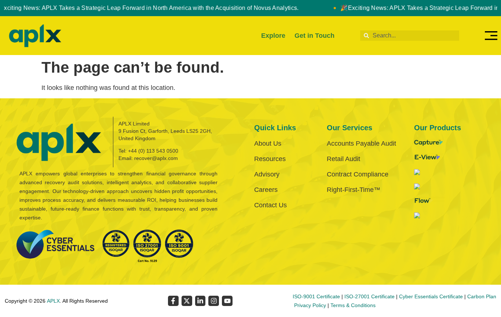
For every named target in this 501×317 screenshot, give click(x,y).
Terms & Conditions (353, 305)
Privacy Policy (310, 305)
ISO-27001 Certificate (369, 296)
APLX (53, 301)
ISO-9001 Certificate (316, 296)
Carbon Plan (481, 296)
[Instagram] (213, 301)
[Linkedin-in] (200, 301)
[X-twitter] (187, 301)
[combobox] (409, 35)
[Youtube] (227, 301)
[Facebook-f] (173, 301)
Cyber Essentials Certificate (431, 296)
